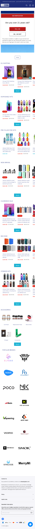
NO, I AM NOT (18, 34)
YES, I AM (17, 29)
